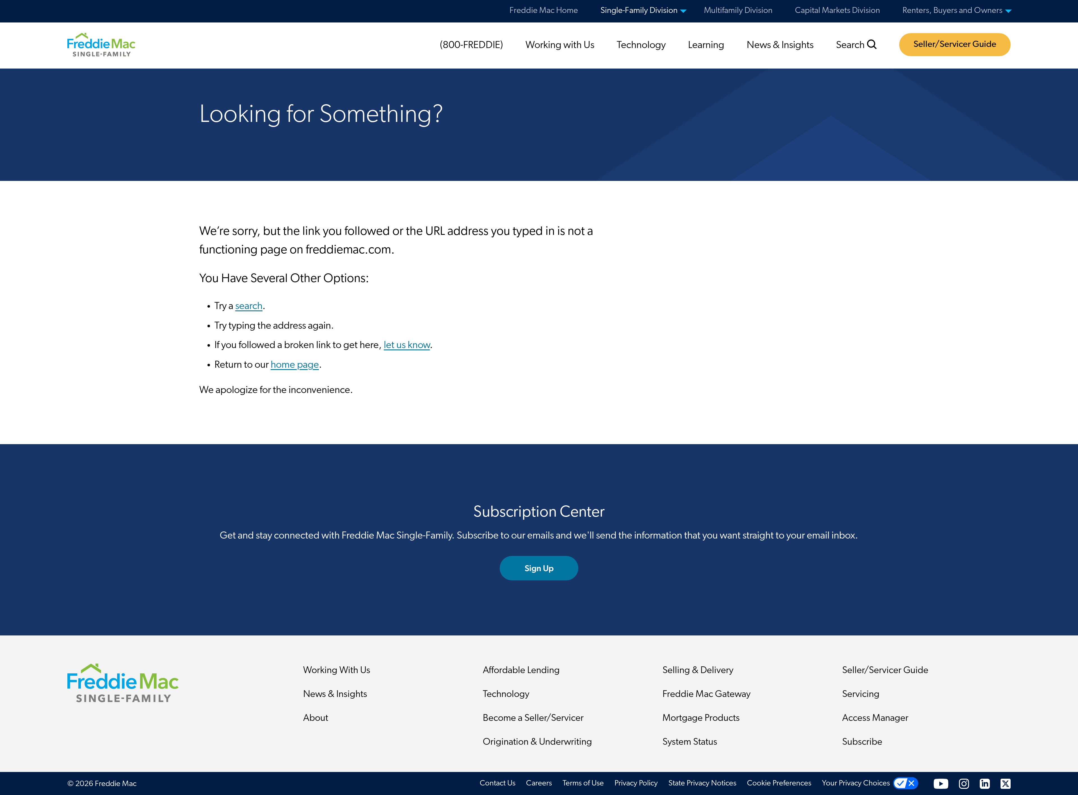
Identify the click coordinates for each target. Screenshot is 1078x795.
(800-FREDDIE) (471, 45)
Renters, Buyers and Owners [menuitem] (952, 10)
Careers (539, 783)
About (315, 718)
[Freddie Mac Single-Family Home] (101, 44)
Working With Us (336, 671)
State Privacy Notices (702, 783)
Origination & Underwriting (537, 742)
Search (851, 45)
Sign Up (539, 568)
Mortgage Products (701, 718)
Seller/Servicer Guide (954, 44)
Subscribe (862, 742)
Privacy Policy (636, 783)
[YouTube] (941, 783)
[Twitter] (1005, 783)
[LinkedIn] (984, 783)
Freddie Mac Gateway (707, 694)
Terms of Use (583, 783)
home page (295, 365)
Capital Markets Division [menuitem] (837, 10)
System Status (690, 742)
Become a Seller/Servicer (533, 718)
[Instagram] (964, 783)
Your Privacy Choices (856, 783)
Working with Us (560, 45)
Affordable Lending (521, 671)
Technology (641, 45)
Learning (706, 45)
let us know (407, 345)
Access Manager (875, 718)
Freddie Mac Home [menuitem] (544, 10)
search (248, 306)
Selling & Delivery (698, 671)
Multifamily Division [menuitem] (738, 10)
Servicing (861, 694)
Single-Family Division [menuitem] (639, 10)
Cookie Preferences (779, 783)
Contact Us (497, 783)
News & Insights (780, 45)
